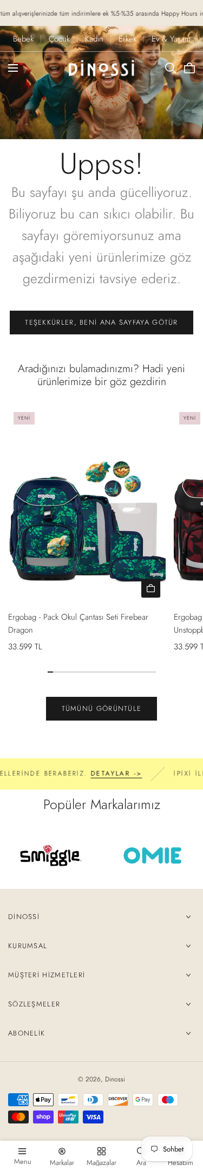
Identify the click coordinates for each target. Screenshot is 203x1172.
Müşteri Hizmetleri (46, 975)
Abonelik (26, 1033)
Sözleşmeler (34, 1004)
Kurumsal (27, 946)
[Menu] (13, 68)
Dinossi (24, 916)
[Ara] (170, 68)
